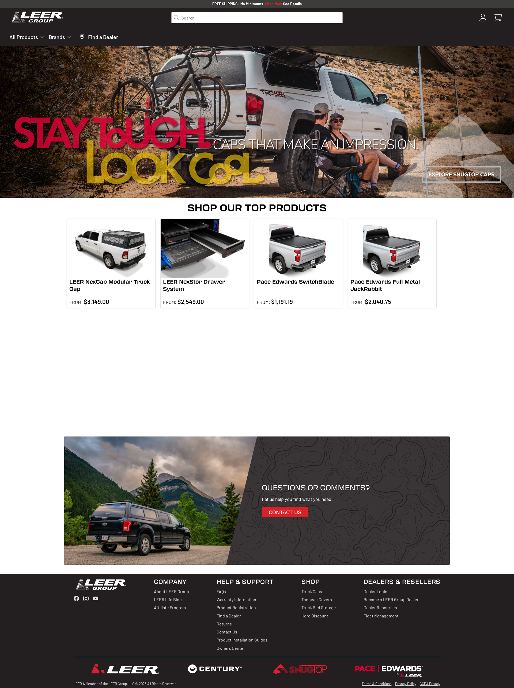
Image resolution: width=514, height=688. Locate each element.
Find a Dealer (229, 615)
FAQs (221, 591)
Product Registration (236, 607)
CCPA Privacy (430, 683)
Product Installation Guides (242, 639)
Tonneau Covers (316, 599)
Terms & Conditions (376, 683)
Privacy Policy (405, 683)
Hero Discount (314, 615)
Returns (224, 623)
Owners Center (231, 648)
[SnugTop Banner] (257, 122)
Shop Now (273, 3)
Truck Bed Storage (318, 607)
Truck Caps (311, 591)
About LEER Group (171, 591)
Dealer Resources (380, 607)
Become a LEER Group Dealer (391, 599)
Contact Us (227, 631)
